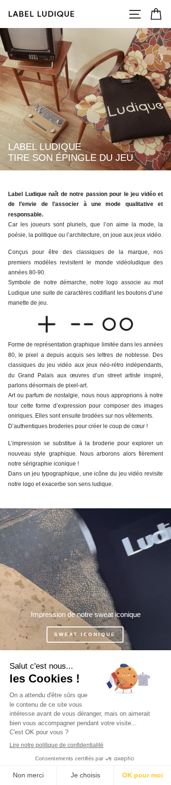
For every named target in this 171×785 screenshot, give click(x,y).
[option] (85, 99)
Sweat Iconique (85, 634)
